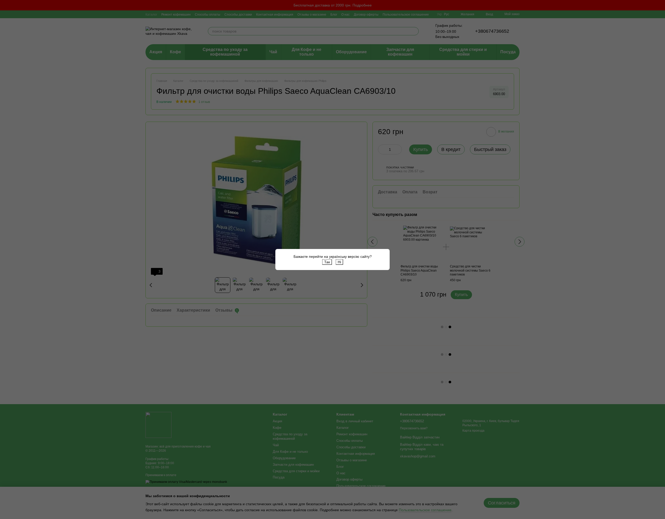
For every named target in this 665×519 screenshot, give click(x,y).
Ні (339, 262)
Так (327, 262)
